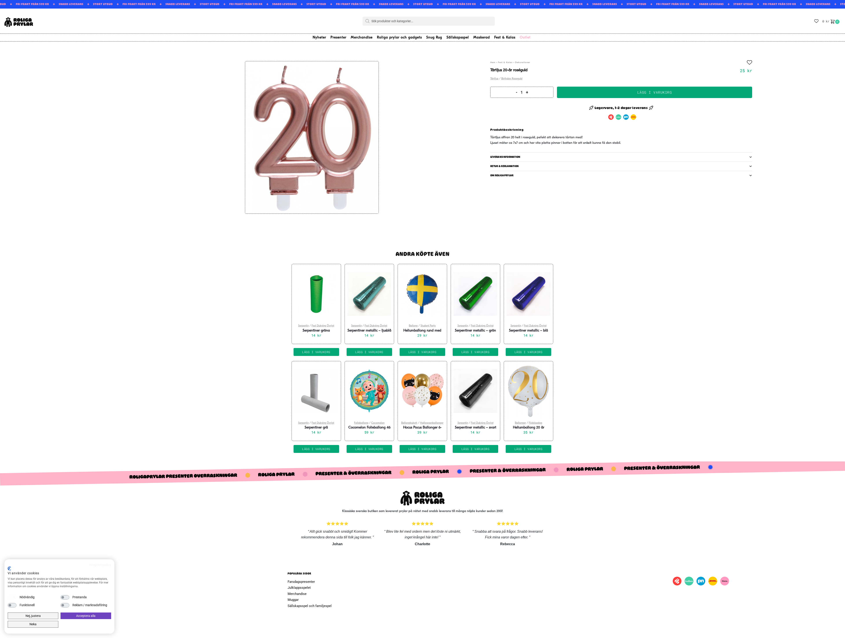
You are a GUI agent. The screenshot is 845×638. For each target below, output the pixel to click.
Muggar (293, 600)
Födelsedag (535, 423)
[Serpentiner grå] (316, 391)
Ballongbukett (409, 423)
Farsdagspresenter (301, 582)
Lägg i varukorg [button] (316, 352)
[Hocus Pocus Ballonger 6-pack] (422, 391)
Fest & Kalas (505, 62)
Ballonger (520, 423)
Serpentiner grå (316, 427)
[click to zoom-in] (312, 137)
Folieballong (361, 423)
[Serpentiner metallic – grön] (475, 294)
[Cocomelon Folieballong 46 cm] (369, 391)
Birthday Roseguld (511, 78)
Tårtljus (494, 78)
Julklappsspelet (299, 588)
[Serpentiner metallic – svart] (475, 391)
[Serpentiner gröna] (316, 294)
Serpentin (303, 325)
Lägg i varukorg (654, 92)
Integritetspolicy (100, 565)
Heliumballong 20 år (528, 427)
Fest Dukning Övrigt (323, 325)
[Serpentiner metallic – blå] (528, 294)
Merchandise (297, 594)
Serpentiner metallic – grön (475, 330)
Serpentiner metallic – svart (475, 427)
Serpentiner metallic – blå (528, 330)
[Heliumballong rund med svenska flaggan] (422, 294)
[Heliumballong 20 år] (528, 391)
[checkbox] (12, 597)
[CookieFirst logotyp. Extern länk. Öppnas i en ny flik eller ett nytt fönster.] (9, 569)
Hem (492, 62)
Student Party (428, 325)
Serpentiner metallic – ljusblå (369, 330)
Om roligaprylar (502, 175)
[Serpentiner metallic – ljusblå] (369, 294)
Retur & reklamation (504, 166)
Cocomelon (377, 423)
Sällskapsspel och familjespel (310, 606)
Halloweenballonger (431, 423)
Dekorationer (522, 62)
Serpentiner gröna (316, 330)
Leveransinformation (505, 157)
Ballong (413, 325)
